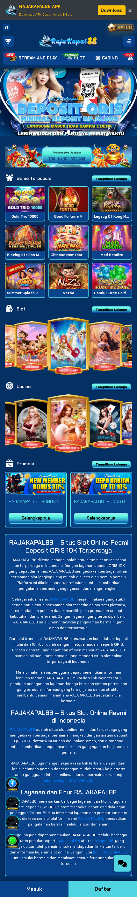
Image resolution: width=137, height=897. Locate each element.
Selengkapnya (36, 518)
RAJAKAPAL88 (62, 599)
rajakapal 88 (68, 840)
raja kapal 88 (101, 840)
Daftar (103, 889)
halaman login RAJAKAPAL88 (68, 780)
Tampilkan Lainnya (111, 179)
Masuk (34, 889)
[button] (129, 102)
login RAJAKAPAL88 (110, 852)
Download (112, 10)
